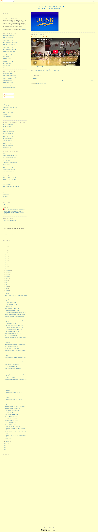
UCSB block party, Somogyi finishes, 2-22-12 (14, 327)
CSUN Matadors (38, 70)
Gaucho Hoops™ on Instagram (9, 87)
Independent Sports (7, 105)
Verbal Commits (6, 56)
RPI (3, 181)
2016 (5, 260)
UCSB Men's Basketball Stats (9, 47)
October (7, 274)
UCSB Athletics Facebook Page (9, 75)
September (8, 276)
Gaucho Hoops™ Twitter (8, 82)
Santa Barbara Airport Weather (9, 236)
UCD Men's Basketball (7, 140)
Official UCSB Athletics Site (8, 35)
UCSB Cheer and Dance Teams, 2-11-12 (13, 387)
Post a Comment (34, 78)
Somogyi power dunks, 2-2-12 (11, 420)
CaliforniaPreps (6, 194)
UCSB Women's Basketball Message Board (11, 53)
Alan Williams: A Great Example (12, 364)
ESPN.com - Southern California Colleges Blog (14, 209)
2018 (5, 256)
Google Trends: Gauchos (8, 73)
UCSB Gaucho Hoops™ (49, 6)
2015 (5, 262)
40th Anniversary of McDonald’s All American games (14, 206)
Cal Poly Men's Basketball (8, 131)
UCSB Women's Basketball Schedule (10, 42)
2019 (5, 254)
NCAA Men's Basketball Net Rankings (11, 186)
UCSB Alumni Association (8, 112)
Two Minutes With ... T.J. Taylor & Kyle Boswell (15, 406)
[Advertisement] (9, 497)
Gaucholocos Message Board (9, 51)
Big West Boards (6, 153)
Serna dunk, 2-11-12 (9, 383)
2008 (5, 449)
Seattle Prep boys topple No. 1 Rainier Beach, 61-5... (16, 344)
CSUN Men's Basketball (8, 136)
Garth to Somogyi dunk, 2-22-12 (12, 331)
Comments (7, 97)
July (7, 280)
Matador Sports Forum (7, 160)
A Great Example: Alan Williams (12, 348)
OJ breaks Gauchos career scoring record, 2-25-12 (15, 312)
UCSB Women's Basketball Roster (10, 46)
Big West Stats (6, 128)
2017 (5, 258)
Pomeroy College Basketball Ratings (10, 183)
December (8, 270)
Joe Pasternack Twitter (7, 80)
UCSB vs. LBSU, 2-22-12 (10, 323)
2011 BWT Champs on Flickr (9, 61)
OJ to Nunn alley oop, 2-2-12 (11, 422)
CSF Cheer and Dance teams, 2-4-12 (12, 410)
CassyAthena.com (8, 204)
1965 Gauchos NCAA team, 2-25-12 (12, 308)
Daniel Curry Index (7, 184)
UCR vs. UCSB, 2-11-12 (10, 385)
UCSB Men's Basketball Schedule (10, 40)
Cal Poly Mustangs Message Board (10, 155)
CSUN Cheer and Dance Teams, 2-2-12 (13, 426)
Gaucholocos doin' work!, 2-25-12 (12, 310)
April (7, 286)
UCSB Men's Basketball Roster (9, 44)
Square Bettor (5, 67)
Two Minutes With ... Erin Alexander (12, 408)
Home (63, 80)
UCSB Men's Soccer (7, 111)
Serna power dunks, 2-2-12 (10, 424)
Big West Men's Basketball (8, 124)
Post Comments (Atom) (41, 83)
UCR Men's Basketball (7, 143)
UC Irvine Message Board (8, 166)
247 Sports (5, 193)
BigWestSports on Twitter (8, 129)
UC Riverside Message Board (9, 167)
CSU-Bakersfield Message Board (9, 157)
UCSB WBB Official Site (8, 39)
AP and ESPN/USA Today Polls (9, 179)
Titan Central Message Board (9, 159)
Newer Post (33, 80)
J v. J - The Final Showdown (11, 335)
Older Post (93, 80)
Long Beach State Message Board (10, 162)
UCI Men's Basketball (7, 142)
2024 (5, 244)
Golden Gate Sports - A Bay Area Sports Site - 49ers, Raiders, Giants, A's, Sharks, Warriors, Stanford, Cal (14, 212)
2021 (5, 250)
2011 (5, 443)
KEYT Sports (5, 109)
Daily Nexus (5, 104)
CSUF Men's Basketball (7, 135)
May (7, 284)
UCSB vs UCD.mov (9, 439)
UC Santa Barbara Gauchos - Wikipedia (11, 118)
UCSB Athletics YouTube (8, 84)
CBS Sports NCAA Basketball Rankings (11, 177)
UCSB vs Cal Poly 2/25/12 (10, 302)
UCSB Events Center (7, 63)
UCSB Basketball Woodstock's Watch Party (14, 372)
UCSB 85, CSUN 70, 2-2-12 (11, 418)
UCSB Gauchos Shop (7, 116)
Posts (6, 94)
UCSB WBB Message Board (8, 171)
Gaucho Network (6, 114)
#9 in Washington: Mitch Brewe (11, 346)
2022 (5, 248)
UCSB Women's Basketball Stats (9, 49)
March (7, 288)
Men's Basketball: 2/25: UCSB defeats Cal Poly (15, 314)
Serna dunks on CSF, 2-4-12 (11, 416)
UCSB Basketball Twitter (8, 78)
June (7, 282)
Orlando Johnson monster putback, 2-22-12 (14, 329)
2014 (5, 264)
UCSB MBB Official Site (8, 37)
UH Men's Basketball (7, 147)
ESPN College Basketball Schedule (10, 220)
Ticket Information (6, 65)
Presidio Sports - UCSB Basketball (10, 107)
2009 (5, 447)
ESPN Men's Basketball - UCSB (9, 60)
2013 (5, 266)
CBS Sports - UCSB (7, 58)
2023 (5, 246)
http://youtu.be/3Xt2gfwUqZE (37, 66)
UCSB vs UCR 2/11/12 (10, 377)
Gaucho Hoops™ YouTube (8, 85)
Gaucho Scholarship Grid (8, 54)
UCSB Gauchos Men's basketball (51, 70)
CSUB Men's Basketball (8, 133)
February (7, 290)
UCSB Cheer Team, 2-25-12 (11, 304)
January (7, 441)
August (7, 278)
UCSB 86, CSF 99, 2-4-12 (10, 412)
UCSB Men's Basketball (8, 145)
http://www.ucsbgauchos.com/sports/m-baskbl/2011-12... (13, 369)
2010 (5, 445)
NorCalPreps (5, 196)
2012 (5, 268)
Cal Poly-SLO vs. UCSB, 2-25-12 (12, 306)
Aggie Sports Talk (6, 164)
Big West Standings (7, 126)
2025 (5, 242)
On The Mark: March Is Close (11, 366)
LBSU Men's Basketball (8, 138)
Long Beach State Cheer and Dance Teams (14, 325)
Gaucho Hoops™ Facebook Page (9, 77)
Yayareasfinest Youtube (7, 198)
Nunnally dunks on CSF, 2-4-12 (11, 414)
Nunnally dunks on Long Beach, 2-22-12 (13, 333)
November (8, 272)
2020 (5, 252)
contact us (24, 29)
